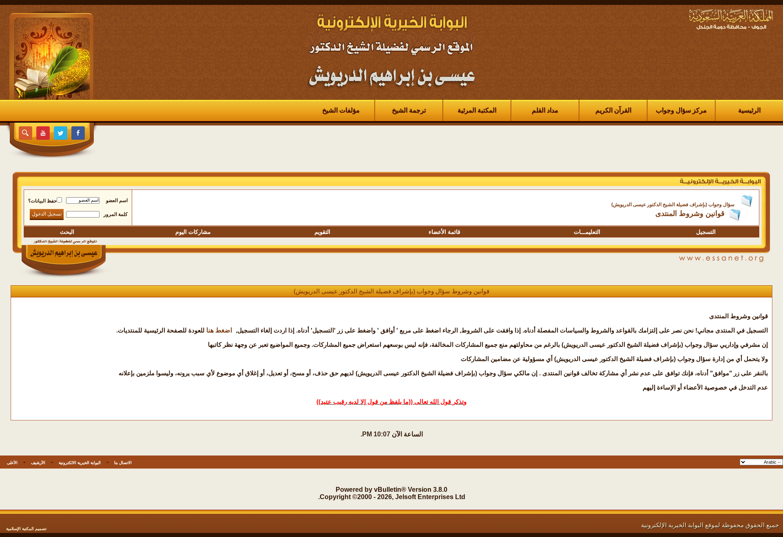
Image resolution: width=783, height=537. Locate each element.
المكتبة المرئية (477, 110)
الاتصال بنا (123, 462)
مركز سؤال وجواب (681, 110)
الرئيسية (749, 110)
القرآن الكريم (613, 110)
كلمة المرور (116, 214)
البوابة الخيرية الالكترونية (80, 462)
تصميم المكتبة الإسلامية (26, 528)
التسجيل (706, 232)
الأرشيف (38, 462)
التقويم (322, 232)
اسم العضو (117, 200)
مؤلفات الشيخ (341, 110)
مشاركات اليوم (193, 232)
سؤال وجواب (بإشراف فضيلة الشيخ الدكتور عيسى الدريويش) (672, 204)
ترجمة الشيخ (409, 110)
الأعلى (12, 462)
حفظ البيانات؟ (42, 201)
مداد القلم (545, 110)
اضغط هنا (219, 330)
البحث (67, 232)
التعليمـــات (587, 232)
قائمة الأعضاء (444, 232)
